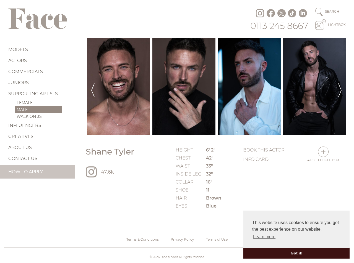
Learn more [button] (264, 236)
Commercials (25, 71)
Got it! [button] (297, 253)
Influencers (24, 125)
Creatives (20, 136)
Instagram (260, 13)
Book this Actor (264, 150)
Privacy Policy (182, 239)
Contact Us (22, 158)
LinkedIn (303, 13)
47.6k (107, 172)
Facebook (271, 13)
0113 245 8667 (279, 25)
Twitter (281, 13)
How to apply (25, 171)
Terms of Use (217, 239)
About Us (20, 147)
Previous (93, 86)
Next (340, 86)
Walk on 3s (29, 116)
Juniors (18, 82)
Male (22, 109)
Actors (17, 60)
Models (18, 49)
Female (25, 102)
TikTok (292, 13)
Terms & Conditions (142, 239)
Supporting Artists (33, 93)
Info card (256, 159)
